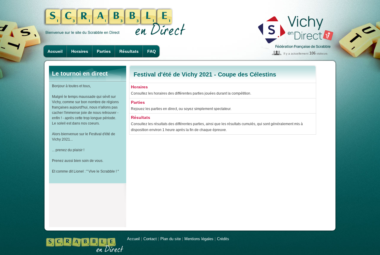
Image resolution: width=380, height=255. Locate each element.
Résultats (129, 51)
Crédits (223, 239)
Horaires (79, 51)
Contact (150, 239)
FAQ (151, 51)
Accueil (55, 51)
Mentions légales (198, 239)
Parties (104, 51)
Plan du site (170, 239)
